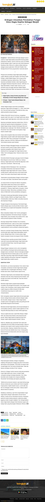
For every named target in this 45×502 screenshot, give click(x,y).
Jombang (2, 434)
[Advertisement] (30, 4)
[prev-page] (1, 441)
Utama (2, 8)
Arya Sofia (6, 412)
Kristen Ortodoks (19, 413)
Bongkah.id (5, 500)
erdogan (10, 412)
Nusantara (18, 8)
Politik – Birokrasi (27, 8)
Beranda (2, 14)
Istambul (19, 412)
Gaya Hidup (8, 11)
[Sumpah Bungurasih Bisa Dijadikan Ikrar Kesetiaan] (32, 142)
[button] (42, 8)
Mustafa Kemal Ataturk (4, 415)
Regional (36, 144)
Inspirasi (22, 434)
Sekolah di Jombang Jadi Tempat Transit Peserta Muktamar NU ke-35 (5, 436)
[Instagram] (39, 1)
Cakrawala (12, 8)
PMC (35, 498)
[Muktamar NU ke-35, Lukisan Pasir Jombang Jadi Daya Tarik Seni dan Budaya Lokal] (15, 432)
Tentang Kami (12, 498)
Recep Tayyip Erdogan (18, 415)
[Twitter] (41, 1)
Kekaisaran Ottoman (13, 413)
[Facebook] (37, 1)
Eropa (10, 14)
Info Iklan (31, 498)
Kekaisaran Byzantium (4, 413)
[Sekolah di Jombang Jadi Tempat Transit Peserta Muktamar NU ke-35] (5, 432)
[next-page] (3, 441)
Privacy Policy (39, 498)
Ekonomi (34, 8)
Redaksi (16, 498)
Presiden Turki (12, 415)
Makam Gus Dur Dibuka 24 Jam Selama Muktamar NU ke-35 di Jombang (39, 137)
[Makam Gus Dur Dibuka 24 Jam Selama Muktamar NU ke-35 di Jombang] (32, 136)
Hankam (3, 11)
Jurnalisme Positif (22, 498)
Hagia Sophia (15, 412)
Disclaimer (27, 498)
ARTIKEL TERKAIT (5, 426)
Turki (24, 415)
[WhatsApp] (7, 420)
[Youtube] (43, 1)
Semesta (7, 8)
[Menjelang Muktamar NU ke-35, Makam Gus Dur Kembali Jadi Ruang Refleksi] (25, 432)
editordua (20, 24)
